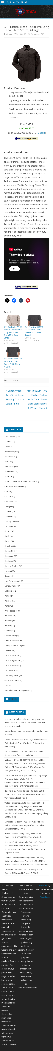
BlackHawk (9, 471)
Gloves (7, 541)
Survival (7, 650)
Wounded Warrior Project (15, 690)
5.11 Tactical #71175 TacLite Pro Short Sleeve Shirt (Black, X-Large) (13, 362)
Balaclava (8, 456)
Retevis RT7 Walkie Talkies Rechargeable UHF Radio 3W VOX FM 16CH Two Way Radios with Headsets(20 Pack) (24, 722)
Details (41, 132)
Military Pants (10, 586)
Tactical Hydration (12, 660)
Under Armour (10, 680)
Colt (6, 491)
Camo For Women (12, 486)
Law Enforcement (12, 581)
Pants (7, 596)
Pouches (8, 615)
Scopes (7, 630)
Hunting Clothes (11, 566)
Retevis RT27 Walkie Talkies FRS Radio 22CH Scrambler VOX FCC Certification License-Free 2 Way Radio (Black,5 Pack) (25, 794)
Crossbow (8, 501)
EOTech (7, 511)
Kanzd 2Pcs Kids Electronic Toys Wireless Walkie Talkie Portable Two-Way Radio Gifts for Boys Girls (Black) (25, 743)
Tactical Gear (10, 655)
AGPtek (7, 441)
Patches (8, 601)
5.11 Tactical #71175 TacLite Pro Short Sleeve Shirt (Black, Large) (34, 331)
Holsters (8, 561)
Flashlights (9, 521)
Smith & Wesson (11, 640)
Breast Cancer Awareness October (19, 481)
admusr (9, 34)
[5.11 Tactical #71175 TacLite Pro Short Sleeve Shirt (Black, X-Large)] (13, 352)
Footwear (8, 526)
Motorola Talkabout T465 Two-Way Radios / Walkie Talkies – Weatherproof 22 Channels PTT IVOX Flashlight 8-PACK (25, 825)
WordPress (45, 897)
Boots (7, 476)
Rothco (7, 625)
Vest (6, 685)
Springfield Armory (12, 645)
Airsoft (7, 446)
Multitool (8, 591)
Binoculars (9, 466)
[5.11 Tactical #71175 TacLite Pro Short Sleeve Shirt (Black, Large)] (34, 320)
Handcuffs (8, 551)
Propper (8, 620)
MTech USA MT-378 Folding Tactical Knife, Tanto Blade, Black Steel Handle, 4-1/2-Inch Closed (37, 399)
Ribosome (42, 885)
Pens (6, 606)
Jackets (7, 571)
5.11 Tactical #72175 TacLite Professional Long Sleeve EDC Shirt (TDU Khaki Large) (13, 332)
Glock (6, 536)
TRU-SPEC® (9, 670)
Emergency (9, 506)
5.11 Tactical (12, 380)
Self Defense (10, 635)
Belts (6, 461)
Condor (7, 496)
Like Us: (13, 699)
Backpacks (9, 451)
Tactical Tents (10, 665)
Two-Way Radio (11, 675)
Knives (7, 576)
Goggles (8, 546)
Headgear (8, 556)
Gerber (7, 531)
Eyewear (8, 516)
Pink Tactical (9, 611)
